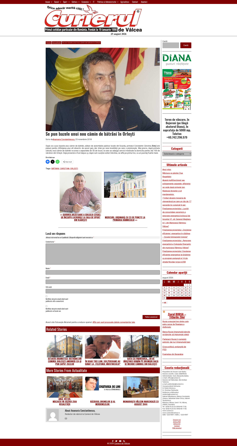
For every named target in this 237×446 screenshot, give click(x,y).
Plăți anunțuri (176, 428)
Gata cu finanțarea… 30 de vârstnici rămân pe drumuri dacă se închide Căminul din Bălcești (140, 361)
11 (169, 290)
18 (169, 293)
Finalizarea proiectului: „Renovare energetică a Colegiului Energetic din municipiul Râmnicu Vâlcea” (176, 244)
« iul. (164, 302)
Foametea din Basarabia (172, 354)
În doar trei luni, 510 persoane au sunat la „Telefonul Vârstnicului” (102, 363)
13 (178, 290)
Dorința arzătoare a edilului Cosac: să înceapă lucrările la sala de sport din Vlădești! (81, 217)
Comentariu (50, 242)
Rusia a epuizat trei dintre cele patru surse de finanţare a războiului (175, 324)
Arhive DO (176, 424)
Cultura (74, 1)
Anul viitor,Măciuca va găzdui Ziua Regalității (65, 401)
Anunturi (144, 1)
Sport (65, 1)
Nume (48, 268)
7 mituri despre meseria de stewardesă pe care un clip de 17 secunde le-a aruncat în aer (176, 201)
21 (182, 293)
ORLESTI (74, 168)
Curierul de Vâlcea (122, 443)
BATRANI (55, 168)
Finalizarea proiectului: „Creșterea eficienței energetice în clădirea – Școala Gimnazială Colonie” (176, 233)
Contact (135, 1)
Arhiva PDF (177, 422)
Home (48, 43)
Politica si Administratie (106, 1)
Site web (49, 287)
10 (164, 290)
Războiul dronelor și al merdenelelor (102, 403)
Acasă (47, 1)
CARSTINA (64, 168)
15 (186, 290)
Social (56, 1)
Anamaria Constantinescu (64, 139)
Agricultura (124, 1)
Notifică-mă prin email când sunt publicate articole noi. (57, 310)
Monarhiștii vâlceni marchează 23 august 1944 (141, 403)
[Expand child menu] (51, 2)
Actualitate (56, 43)
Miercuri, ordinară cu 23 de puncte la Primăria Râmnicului (125, 219)
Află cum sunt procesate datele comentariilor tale (114, 322)
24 (164, 295)
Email (48, 278)
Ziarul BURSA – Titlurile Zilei (177, 315)
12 (174, 290)
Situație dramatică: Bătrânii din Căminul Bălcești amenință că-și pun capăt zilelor (64, 361)
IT (93, 1)
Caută (164, 41)
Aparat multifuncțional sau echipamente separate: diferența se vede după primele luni (176, 184)
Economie (85, 1)
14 (182, 290)
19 (174, 293)
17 (164, 293)
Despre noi (177, 420)
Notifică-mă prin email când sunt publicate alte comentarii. (57, 300)
